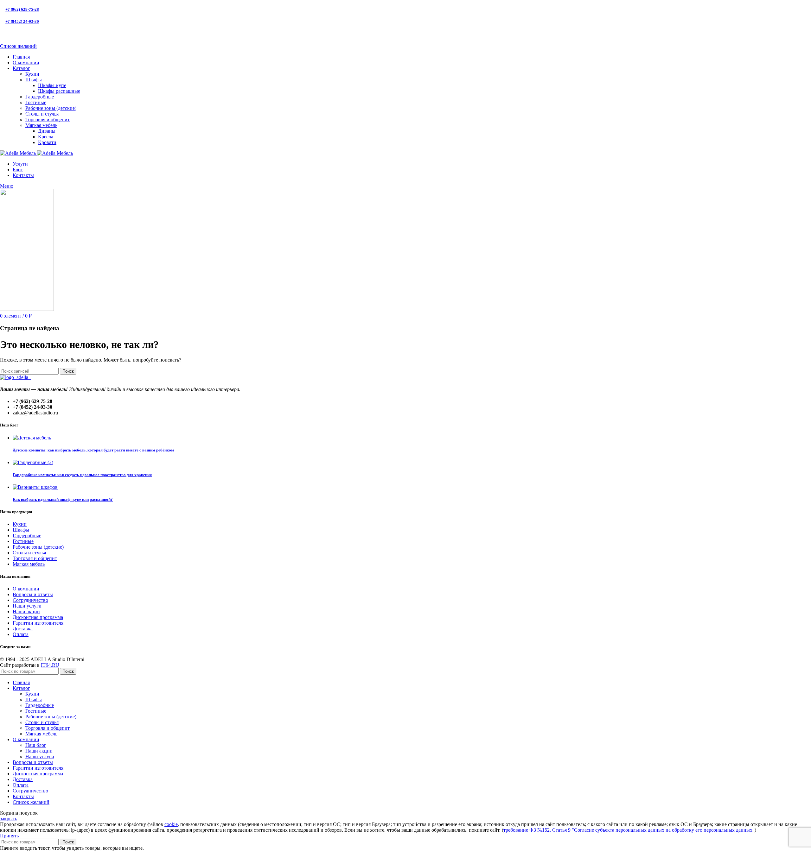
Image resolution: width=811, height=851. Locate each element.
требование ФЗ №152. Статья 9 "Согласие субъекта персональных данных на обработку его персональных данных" (629, 830)
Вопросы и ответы (33, 594)
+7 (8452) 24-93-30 (22, 21)
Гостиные (35, 102)
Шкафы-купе (52, 85)
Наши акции (26, 611)
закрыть (8, 818)
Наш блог (35, 745)
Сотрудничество (30, 600)
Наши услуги (27, 605)
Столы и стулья (42, 114)
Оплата (21, 634)
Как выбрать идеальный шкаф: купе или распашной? (63, 499)
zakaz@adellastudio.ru (27, 33)
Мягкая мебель (41, 125)
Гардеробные (39, 96)
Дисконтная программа (38, 617)
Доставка (23, 628)
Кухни (32, 74)
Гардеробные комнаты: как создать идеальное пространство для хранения (82, 474)
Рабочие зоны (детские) (50, 108)
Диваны (46, 131)
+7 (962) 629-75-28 (22, 9)
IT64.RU (50, 665)
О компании (26, 588)
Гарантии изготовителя (38, 623)
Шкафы (33, 79)
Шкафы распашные (59, 91)
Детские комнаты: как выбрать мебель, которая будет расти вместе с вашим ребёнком (93, 450)
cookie (171, 824)
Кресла (45, 136)
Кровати (47, 142)
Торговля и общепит (47, 119)
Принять (9, 835)
